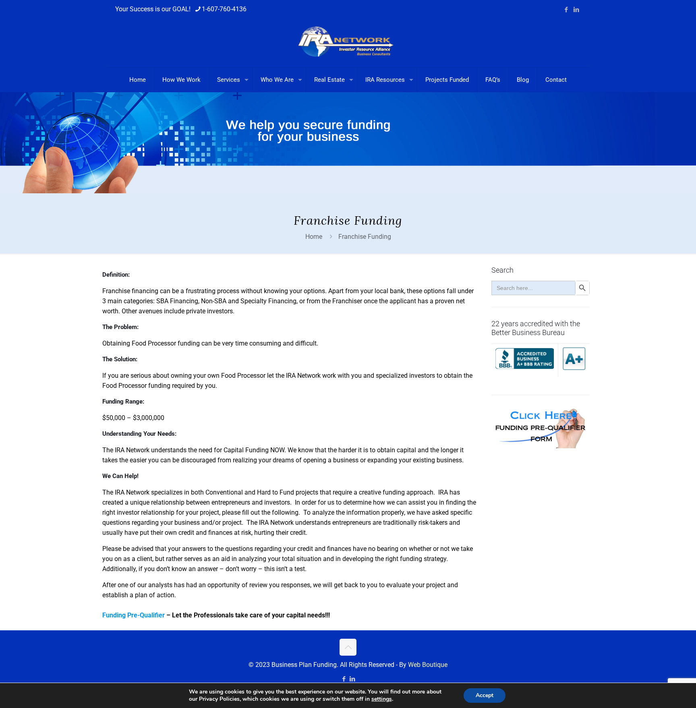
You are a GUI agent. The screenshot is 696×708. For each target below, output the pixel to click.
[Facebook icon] (566, 9)
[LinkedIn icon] (576, 9)
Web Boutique (427, 665)
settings (381, 699)
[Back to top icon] (348, 647)
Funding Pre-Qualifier (133, 615)
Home (313, 236)
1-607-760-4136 (224, 9)
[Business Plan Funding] (348, 43)
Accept (484, 695)
